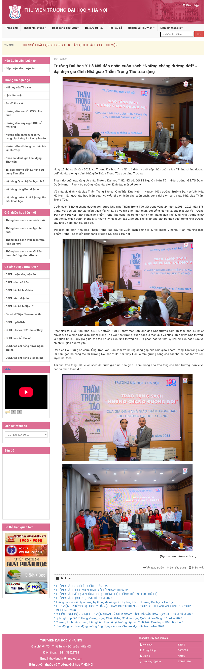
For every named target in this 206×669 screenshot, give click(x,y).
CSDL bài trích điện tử (19, 306)
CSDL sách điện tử (17, 298)
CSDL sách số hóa (17, 282)
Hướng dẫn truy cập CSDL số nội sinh (24, 125)
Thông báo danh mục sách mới (25, 220)
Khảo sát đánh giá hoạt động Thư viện (24, 160)
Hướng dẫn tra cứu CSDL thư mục (24, 113)
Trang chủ (11, 28)
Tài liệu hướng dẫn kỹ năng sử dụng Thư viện (25, 171)
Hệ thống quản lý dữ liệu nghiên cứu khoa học (26, 199)
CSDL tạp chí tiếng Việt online (24, 358)
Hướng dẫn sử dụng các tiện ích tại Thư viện (26, 148)
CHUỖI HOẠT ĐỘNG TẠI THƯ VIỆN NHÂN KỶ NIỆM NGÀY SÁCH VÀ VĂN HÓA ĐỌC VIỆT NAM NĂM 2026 (124, 614)
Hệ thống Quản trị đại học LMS (25, 181)
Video (8, 369)
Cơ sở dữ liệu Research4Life (23, 314)
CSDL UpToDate (15, 322)
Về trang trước (155, 567)
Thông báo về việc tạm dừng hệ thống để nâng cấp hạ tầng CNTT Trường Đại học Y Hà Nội (114, 602)
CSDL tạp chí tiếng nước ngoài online (25, 347)
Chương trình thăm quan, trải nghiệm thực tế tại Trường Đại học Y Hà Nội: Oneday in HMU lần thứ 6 (119, 622)
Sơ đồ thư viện (15, 103)
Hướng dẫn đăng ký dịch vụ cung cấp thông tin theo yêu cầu (26, 136)
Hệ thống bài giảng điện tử (22, 189)
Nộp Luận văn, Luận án (20, 68)
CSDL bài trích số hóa (19, 290)
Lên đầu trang (177, 567)
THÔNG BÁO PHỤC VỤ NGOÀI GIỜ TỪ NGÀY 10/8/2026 (92, 590)
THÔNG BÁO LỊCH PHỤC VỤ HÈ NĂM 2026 (84, 598)
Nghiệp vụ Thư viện (140, 28)
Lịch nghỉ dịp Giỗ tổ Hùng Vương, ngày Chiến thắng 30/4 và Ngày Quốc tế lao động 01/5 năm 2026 (119, 618)
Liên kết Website (170, 28)
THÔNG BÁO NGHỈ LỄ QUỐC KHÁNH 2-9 (38, 45)
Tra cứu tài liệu (94, 28)
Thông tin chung (34, 28)
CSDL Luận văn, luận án (21, 274)
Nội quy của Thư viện (19, 87)
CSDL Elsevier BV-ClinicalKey (24, 330)
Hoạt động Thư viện (64, 28)
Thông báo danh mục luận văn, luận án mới (25, 241)
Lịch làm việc (14, 95)
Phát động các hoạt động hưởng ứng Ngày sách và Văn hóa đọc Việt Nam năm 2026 (110, 626)
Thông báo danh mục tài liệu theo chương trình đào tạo (24, 253)
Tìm (199, 34)
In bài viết (197, 567)
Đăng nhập (192, 5)
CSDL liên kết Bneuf (18, 338)
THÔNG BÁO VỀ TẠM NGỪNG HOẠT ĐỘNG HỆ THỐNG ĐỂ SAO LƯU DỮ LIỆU (108, 594)
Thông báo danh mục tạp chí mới (24, 230)
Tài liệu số (115, 28)
